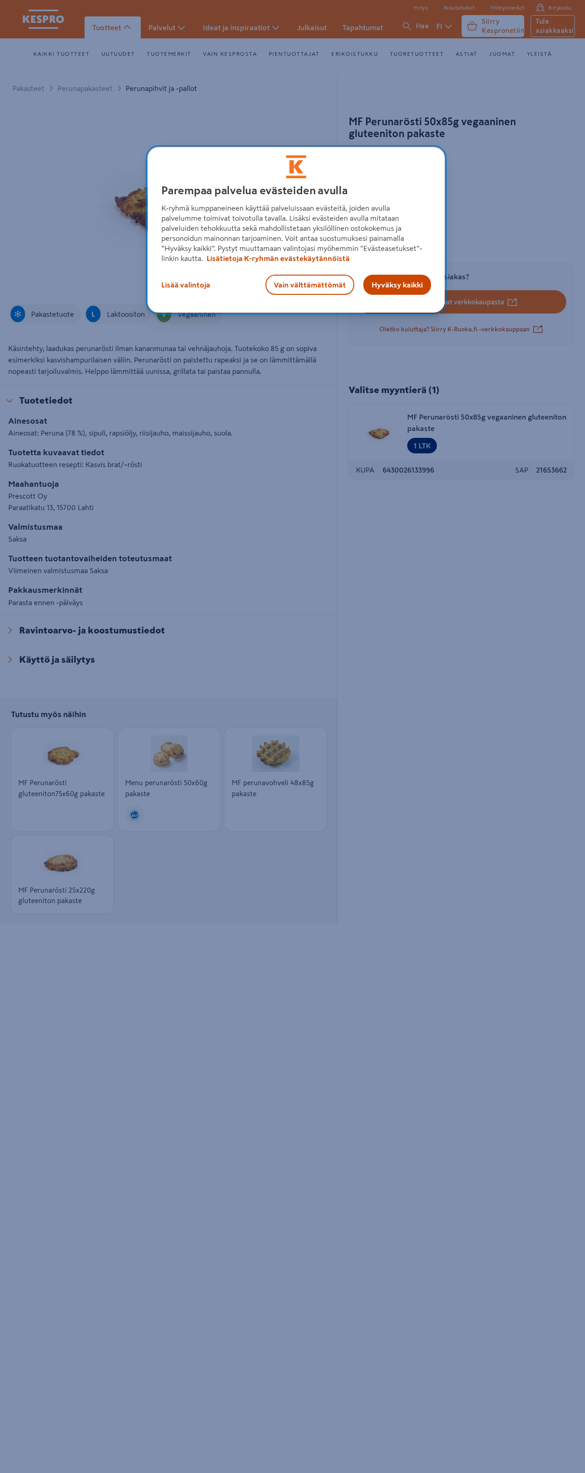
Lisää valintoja (185, 284)
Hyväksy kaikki (397, 284)
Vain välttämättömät (310, 284)
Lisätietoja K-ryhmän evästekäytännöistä (277, 258)
